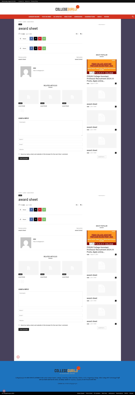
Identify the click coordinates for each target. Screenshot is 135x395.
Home (20, 21)
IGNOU (99, 17)
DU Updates (58, 17)
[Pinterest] (40, 38)
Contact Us (21, 1)
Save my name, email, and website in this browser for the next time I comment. (44, 154)
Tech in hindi (46, 17)
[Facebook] (31, 38)
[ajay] (19, 34)
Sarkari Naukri (34, 17)
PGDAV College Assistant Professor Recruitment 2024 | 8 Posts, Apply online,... (100, 78)
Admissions (78, 17)
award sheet (22, 59)
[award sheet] (28, 97)
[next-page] (22, 110)
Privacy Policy (34, 1)
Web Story (68, 17)
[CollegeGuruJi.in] (67, 8)
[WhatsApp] (44, 38)
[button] (133, 17)
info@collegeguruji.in (71, 383)
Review (106, 17)
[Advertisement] (102, 37)
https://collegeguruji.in (38, 70)
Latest (24, 21)
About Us (27, 1)
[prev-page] (19, 110)
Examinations (90, 17)
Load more (101, 157)
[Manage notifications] (4, 390)
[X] (35, 38)
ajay (23, 33)
